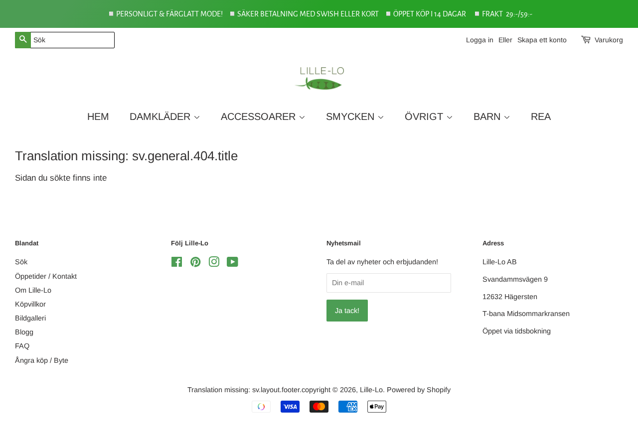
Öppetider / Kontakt (46, 276)
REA (541, 116)
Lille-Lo (371, 390)
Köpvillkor (30, 304)
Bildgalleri (30, 318)
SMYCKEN (351, 116)
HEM (98, 116)
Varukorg (609, 40)
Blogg (24, 332)
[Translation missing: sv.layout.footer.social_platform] (176, 264)
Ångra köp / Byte (41, 360)
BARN (488, 116)
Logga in (479, 40)
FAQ (22, 346)
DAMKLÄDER (161, 116)
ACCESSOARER (260, 116)
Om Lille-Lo (33, 290)
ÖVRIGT (425, 116)
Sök (21, 262)
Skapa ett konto (542, 40)
